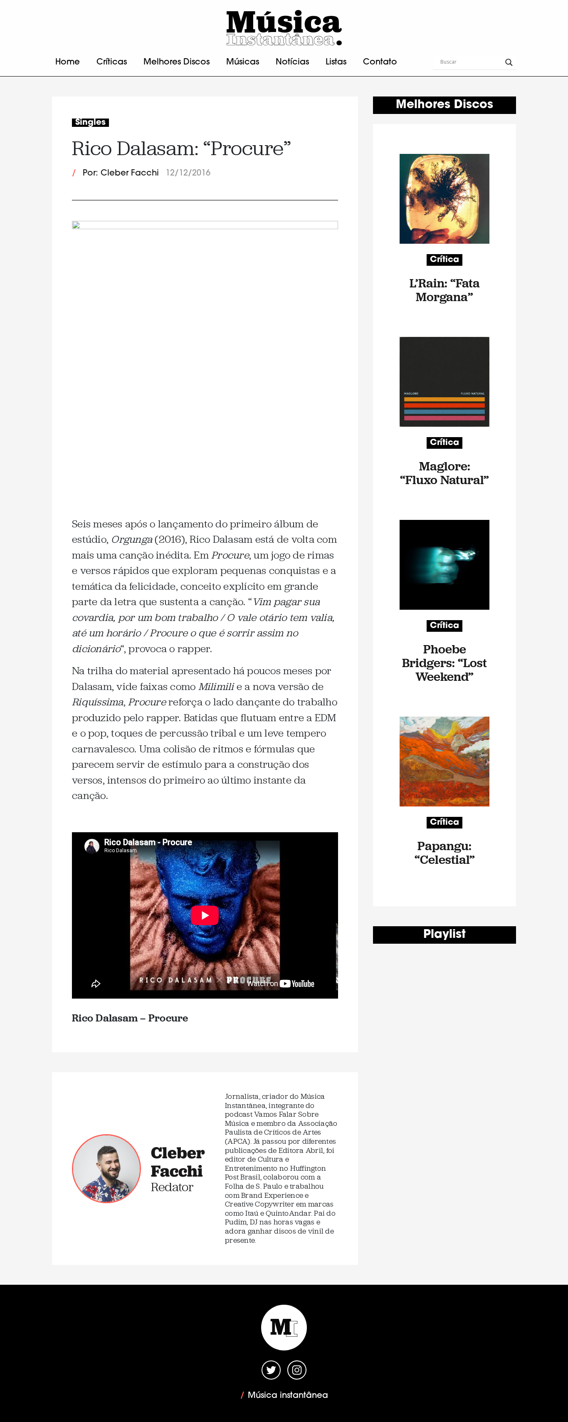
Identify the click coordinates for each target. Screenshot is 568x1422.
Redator (172, 1187)
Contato (380, 62)
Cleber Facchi (178, 1161)
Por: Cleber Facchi (121, 173)
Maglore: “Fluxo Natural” (444, 473)
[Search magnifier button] (509, 62)
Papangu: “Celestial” (445, 852)
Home (67, 62)
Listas (336, 62)
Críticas (111, 62)
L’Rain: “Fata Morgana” (445, 290)
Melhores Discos (176, 62)
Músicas (242, 62)
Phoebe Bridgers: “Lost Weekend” (444, 662)
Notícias (292, 62)
